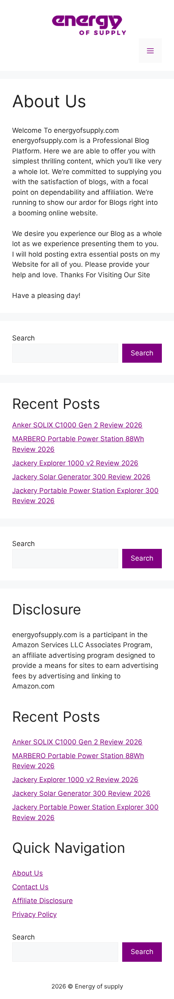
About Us (27, 873)
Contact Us (30, 887)
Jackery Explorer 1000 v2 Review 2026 (75, 463)
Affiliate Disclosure (42, 901)
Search (23, 338)
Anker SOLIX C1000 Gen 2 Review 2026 (77, 425)
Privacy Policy (34, 914)
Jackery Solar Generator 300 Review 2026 (81, 477)
